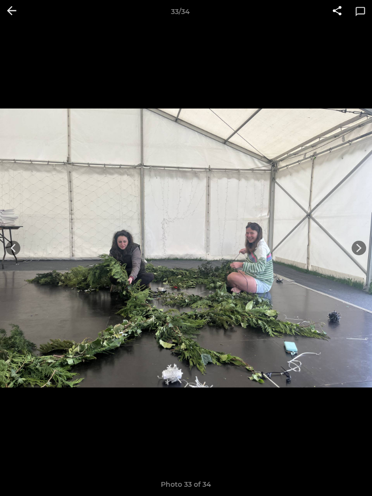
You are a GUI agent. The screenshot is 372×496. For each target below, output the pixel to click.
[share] (337, 11)
